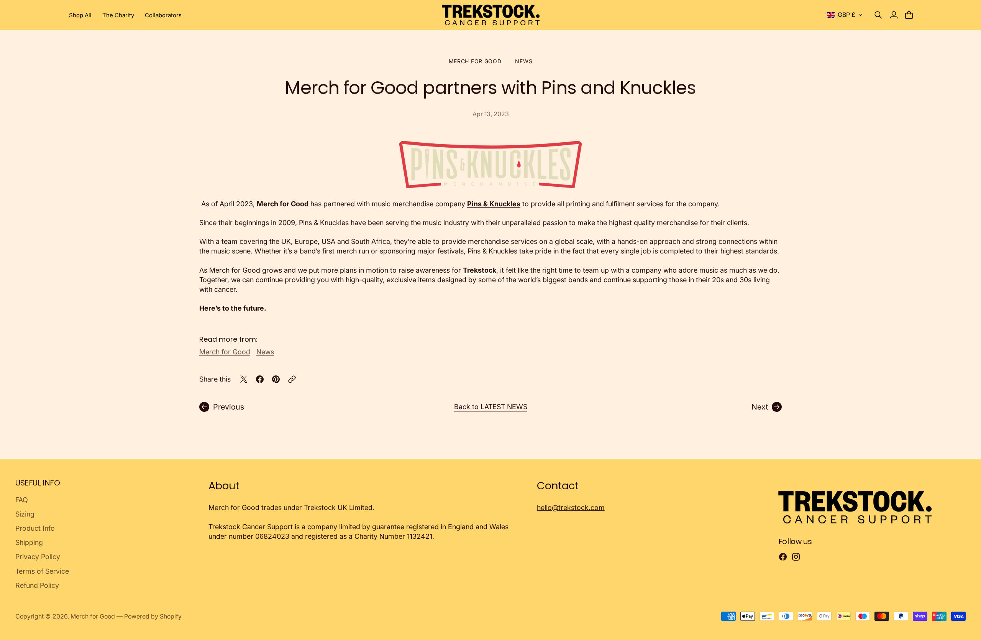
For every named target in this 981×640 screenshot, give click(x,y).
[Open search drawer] (878, 15)
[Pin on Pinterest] (276, 379)
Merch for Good (475, 61)
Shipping (29, 542)
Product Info (35, 528)
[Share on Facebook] (260, 379)
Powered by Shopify (153, 616)
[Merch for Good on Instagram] (796, 556)
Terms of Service (42, 571)
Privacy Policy (37, 557)
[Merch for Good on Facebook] (782, 556)
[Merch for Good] (491, 15)
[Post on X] (244, 379)
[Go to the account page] (893, 15)
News (523, 61)
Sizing (24, 514)
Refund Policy (37, 585)
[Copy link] (292, 379)
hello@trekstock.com (571, 507)
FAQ (21, 500)
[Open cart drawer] (909, 15)
